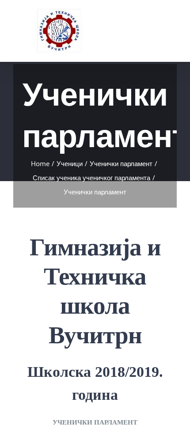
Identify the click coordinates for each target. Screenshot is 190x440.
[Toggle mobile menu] (173, 21)
